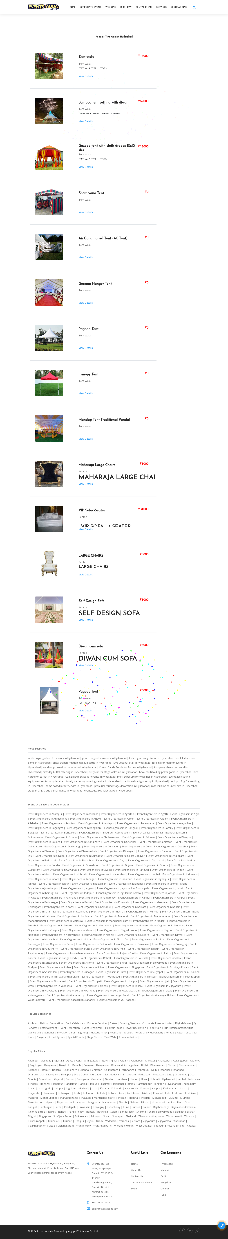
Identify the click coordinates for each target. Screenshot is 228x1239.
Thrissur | (190, 1116)
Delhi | (155, 1070)
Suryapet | (118, 1116)
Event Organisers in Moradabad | (95, 925)
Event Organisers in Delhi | (138, 846)
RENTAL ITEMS (144, 6)
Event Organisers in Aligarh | (153, 818)
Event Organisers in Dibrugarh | (119, 851)
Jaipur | (95, 1083)
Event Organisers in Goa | (182, 860)
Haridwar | (123, 1079)
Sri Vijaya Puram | (64, 1116)
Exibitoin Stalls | (115, 1028)
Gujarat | (60, 1079)
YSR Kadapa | (190, 1125)
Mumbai (165, 1169)
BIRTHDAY (126, 6)
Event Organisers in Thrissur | (141, 976)
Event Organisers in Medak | (150, 921)
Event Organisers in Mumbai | (168, 925)
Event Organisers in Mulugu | (132, 925)
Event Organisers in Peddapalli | (95, 944)
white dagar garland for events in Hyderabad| (55, 758)
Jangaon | (160, 1083)
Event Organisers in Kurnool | (144, 911)
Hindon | (135, 1079)
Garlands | (50, 1032)
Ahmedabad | (92, 1060)
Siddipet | (181, 1111)
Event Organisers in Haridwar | (133, 869)
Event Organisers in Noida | (76, 939)
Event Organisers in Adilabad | (83, 814)
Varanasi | (125, 1121)
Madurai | (34, 1097)
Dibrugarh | (53, 1074)
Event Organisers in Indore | (45, 879)
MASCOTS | (117, 1032)
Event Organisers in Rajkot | (157, 953)
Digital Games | (184, 1023)
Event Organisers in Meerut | (57, 925)
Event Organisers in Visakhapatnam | (120, 990)
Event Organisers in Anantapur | (97, 823)
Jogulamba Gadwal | (78, 1088)
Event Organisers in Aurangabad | (137, 823)
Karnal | (184, 1088)
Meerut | (146, 1097)
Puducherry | (115, 1107)
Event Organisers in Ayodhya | (175, 823)
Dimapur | (67, 1074)
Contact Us (137, 1176)
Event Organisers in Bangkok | (122, 828)
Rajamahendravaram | (184, 1107)
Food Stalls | (156, 1028)
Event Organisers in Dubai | (51, 855)
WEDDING (110, 6)
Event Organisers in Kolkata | (131, 907)
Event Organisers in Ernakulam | (167, 855)
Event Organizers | (93, 1028)
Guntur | (71, 1079)
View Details (86, 76)
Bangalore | (51, 1065)
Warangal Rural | (103, 1125)
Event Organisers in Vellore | (128, 986)
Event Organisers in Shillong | (78, 962)
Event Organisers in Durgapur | (87, 855)
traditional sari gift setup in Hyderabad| (146, 781)
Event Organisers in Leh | (177, 911)
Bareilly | (78, 1065)
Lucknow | (178, 1093)
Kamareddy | (132, 1088)
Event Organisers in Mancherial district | (109, 921)
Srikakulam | (83, 1116)
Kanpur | (157, 1088)
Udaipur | (81, 1121)
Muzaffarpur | (36, 1102)
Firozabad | (159, 1074)
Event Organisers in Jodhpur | (78, 893)
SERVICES (161, 6)
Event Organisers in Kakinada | (60, 897)
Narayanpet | (110, 1102)
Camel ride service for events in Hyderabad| (91, 776)
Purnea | (137, 1107)
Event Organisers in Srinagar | (78, 972)
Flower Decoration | (137, 1028)
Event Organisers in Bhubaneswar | (101, 837)
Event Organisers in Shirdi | (112, 962)
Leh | (168, 1093)
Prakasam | (86, 1107)
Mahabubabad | (50, 1097)
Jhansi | (33, 1088)
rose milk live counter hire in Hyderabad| (175, 786)
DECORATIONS (179, 6)
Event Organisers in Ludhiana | (75, 916)
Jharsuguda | (46, 1088)
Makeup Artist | (100, 1032)
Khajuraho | (35, 1093)
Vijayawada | (165, 1121)
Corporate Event (91, 6)
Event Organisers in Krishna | (108, 911)
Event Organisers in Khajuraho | (114, 902)
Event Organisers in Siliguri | (91, 967)
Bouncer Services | (98, 1023)
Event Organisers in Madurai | (112, 916)
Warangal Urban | (125, 1125)
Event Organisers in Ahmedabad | (50, 818)
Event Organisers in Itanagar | (80, 879)
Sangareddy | (128, 1111)
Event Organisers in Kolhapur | (95, 907)
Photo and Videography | (150, 1032)
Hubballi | (156, 1079)
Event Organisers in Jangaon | (79, 888)
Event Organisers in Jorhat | (160, 893)
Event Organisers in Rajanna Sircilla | (118, 953)
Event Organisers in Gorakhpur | (81, 865)
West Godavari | (146, 1125)
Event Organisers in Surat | (112, 972)
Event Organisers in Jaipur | (55, 883)
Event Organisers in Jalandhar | (127, 883)
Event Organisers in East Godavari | (127, 855)
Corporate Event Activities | (158, 1023)
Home (72, 6)
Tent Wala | (111, 1037)
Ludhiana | (191, 1093)
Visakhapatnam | (38, 1125)
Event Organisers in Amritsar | (60, 823)
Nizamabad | (160, 1102)
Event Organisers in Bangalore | (85, 828)
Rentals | (171, 1032)
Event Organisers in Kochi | (60, 907)
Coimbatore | (112, 1070)
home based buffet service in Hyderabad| (69, 786)
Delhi (163, 1176)
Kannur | (146, 1088)
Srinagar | (97, 1116)
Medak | (123, 1097)
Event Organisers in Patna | (59, 944)
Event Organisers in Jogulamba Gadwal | (120, 893)
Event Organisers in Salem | (167, 958)
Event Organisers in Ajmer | (119, 818)
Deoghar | (166, 1070)
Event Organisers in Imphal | (145, 874)
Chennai (165, 1188)
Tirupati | (69, 1121)
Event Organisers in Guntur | (153, 865)
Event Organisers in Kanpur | (170, 897)
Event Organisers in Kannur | (135, 897)
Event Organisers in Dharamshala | (79, 851)
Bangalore (166, 1182)
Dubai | (85, 1074)
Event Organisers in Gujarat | (118, 865)
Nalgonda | (95, 1102)
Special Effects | (77, 1037)
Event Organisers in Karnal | (78, 902)
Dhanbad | (179, 1070)
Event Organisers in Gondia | (45, 865)
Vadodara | (112, 1121)
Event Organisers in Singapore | (127, 967)
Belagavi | (90, 1065)
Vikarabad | (180, 1121)
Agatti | (71, 1060)
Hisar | (145, 1079)
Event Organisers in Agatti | (153, 814)
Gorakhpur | (46, 1079)
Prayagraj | (100, 1107)
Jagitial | (85, 1083)
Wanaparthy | (84, 1125)
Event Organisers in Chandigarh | (83, 842)
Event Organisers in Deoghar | (172, 846)
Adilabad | (47, 1060)
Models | (129, 1032)
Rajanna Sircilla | (38, 1111)
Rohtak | (91, 1111)
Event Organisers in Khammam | (152, 902)
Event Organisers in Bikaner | (140, 837)
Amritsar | (151, 1060)
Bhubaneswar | (188, 1065)
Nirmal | (146, 1102)
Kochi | (78, 1093)
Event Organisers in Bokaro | (45, 842)
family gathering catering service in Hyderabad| (94, 781)
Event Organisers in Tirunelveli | (49, 981)
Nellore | (135, 1102)
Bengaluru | (103, 1065)
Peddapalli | (71, 1107)
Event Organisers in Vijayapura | (164, 986)
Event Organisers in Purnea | (110, 948)
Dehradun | (144, 1070)
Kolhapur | (89, 1093)
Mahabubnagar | (70, 1097)
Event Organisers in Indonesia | (180, 874)
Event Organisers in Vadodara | (55, 986)
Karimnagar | (171, 1088)
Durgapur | (97, 1074)
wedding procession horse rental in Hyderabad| (71, 767)
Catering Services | (131, 1023)
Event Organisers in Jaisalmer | (90, 883)
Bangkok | (65, 1065)
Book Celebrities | (76, 1023)
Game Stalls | (36, 1032)
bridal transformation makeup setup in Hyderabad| (83, 762)
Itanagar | (46, 1083)
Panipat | (34, 1107)
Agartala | (60, 1060)
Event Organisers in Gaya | (112, 860)
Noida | (172, 1102)
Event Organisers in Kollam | (166, 907)
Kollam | (113, 1093)
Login (134, 1188)
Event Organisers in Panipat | (149, 939)
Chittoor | (98, 1070)
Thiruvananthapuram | (152, 1116)
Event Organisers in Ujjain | (156, 981)
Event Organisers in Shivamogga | (149, 962)
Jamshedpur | (146, 1083)
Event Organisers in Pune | (76, 948)
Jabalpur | (59, 1083)
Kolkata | (102, 1093)
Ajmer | (115, 1060)
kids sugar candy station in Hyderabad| (152, 758)
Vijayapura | (150, 1121)
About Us (136, 1169)
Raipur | (148, 1107)
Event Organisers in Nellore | (134, 934)
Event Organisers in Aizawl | (86, 818)
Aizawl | (106, 1060)
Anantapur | (165, 1060)
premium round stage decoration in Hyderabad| (122, 786)
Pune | (127, 1107)
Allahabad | (138, 1060)
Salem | (115, 1111)
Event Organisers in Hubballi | (71, 874)
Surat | (107, 1116)
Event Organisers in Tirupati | (86, 981)
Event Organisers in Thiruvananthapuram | (55, 976)
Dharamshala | (37, 1074)
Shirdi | (153, 1111)
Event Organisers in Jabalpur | (116, 879)
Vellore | (137, 1121)
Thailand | (131, 1116)
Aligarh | (125, 1060)
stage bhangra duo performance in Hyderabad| (56, 790)
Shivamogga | (166, 1111)
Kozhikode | (134, 1093)
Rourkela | (103, 1111)
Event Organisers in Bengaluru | (59, 832)
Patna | (59, 1107)
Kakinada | (118, 1088)
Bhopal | (173, 1065)
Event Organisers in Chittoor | (156, 842)
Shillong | (142, 1111)
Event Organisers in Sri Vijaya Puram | (169, 967)
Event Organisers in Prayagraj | (171, 944)
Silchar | (192, 1111)
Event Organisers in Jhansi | (169, 888)
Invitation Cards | (67, 1032)
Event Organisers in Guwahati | (61, 869)
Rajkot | (53, 1111)
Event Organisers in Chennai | (121, 842)
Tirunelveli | (55, 1121)
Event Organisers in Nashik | (99, 934)
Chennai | (86, 1070)
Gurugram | (84, 1079)
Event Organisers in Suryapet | (147, 972)
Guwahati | (98, 1079)
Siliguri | (33, 1116)
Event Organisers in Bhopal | (62, 837)
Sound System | (58, 1037)
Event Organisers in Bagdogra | (47, 828)
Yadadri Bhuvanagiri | (169, 1125)
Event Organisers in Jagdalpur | (153, 879)
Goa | (193, 1074)
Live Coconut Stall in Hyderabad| (132, 762)
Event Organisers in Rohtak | (97, 958)
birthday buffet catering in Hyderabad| (66, 772)
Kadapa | (105, 1088)
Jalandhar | (120, 1083)
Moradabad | (160, 1097)
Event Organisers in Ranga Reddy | (59, 958)
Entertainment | (50, 1028)
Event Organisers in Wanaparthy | (67, 995)
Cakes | (115, 1023)
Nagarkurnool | (66, 1102)
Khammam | (50, 1093)
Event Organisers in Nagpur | (157, 930)
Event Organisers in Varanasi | (92, 986)
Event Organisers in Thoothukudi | (102, 976)
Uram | (100, 1121)
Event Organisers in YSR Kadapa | (116, 1000)
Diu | (77, 1074)
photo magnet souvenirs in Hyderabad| (105, 758)
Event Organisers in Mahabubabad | (152, 916)
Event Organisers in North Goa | (112, 939)
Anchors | (34, 1023)
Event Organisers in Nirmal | (169, 934)
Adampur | (34, 1060)
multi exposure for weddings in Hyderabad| (143, 776)
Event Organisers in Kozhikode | (71, 911)
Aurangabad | (181, 1060)
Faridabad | (145, 1074)
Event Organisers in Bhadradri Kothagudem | (106, 832)
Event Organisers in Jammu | (163, 883)
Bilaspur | (46, 1070)
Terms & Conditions (141, 1182)
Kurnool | (159, 1093)
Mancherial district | (106, 1097)
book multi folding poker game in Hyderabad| (166, 772)
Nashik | (124, 1102)
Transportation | (129, 1037)
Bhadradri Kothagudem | (126, 1065)
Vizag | (53, 1125)
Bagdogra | (37, 1065)
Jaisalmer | (106, 1083)
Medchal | (135, 1097)
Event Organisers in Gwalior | (97, 869)
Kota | (122, 1093)
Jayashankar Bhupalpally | (182, 1083)
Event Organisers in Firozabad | (77, 860)
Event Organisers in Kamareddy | (98, 897)
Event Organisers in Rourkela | (132, 958)
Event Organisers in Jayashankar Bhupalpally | (124, 888)
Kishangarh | (66, 1093)
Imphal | (183, 1079)
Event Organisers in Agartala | (119, 814)
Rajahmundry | (162, 1107)
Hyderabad (167, 1163)
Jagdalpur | (73, 1083)
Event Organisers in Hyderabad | (108, 874)
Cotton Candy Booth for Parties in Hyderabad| (126, 767)
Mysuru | (51, 1102)
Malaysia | (87, 1097)
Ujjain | (91, 1121)
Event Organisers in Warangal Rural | (109, 995)
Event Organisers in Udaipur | (122, 981)
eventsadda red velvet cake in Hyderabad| (108, 790)
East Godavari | (114, 1074)
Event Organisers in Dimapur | (156, 851)
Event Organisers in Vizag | (158, 990)
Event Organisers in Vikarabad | (79, 990)
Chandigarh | (71, 1070)
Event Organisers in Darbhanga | (64, 846)
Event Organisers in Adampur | (46, 814)
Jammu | (132, 1083)
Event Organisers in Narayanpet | (62, 934)
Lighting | (84, 1032)
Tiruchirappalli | (38, 1121)
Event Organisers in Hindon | (169, 869)
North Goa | (184, 1102)
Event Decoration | (71, 1028)
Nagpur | (82, 1102)
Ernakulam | (130, 1074)
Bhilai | (145, 1065)
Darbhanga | (129, 1070)
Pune (163, 1194)
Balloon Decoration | (52, 1023)
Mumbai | (186, 1097)
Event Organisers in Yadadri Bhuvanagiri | (72, 1000)
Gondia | (33, 1079)
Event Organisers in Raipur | (144, 948)
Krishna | (147, 1093)
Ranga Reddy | (77, 1111)
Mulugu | (174, 1097)
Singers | (43, 1037)
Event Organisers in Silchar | (57, 967)
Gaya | (171, 1074)
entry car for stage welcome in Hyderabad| (114, 772)
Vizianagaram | (67, 1125)
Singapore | (46, 1116)
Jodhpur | (60, 1088)
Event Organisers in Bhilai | (149, 832)
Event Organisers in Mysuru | (79, 930)
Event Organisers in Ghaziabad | (147, 860)
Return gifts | (185, 1032)
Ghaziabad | (182, 1074)
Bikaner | (34, 1070)
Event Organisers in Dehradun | (103, 846)
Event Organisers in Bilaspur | (175, 837)
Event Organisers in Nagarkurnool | (118, 930)
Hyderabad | (170, 1079)
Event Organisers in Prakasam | (133, 944)
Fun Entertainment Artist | (179, 1028)
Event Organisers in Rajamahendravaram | (71, 953)
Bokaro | (57, 1070)
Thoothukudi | (175, 1116)
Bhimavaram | (159, 1065)
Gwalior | (110, 1079)
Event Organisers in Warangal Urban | (154, 995)
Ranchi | (63, 1111)
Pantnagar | (47, 1107)
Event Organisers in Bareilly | (158, 828)
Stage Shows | (95, 1037)
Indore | (35, 1083)
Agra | (80, 1060)
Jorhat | (95, 1088)
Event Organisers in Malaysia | (67, 921)
